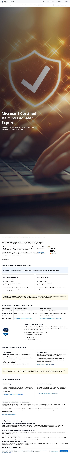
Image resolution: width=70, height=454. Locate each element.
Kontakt (43, 1)
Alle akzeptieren (64, 451)
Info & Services (58, 1)
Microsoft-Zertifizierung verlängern (8, 414)
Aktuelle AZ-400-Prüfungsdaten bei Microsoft (45, 364)
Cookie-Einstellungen (54, 451)
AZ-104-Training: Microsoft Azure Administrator (23, 318)
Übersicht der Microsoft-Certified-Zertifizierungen (48, 393)
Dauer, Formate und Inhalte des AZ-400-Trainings (13, 394)
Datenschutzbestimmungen (6, 452)
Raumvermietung (50, 1)
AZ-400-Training (41, 252)
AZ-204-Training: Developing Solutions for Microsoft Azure (51, 318)
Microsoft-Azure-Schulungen (43, 392)
